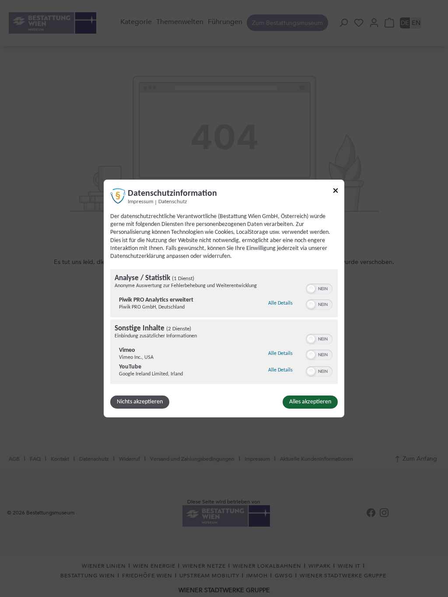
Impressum (140, 202)
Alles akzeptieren (310, 402)
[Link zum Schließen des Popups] (335, 192)
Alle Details (280, 303)
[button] (311, 289)
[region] (224, 327)
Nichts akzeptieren (140, 402)
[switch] (319, 288)
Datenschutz (172, 202)
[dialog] (224, 298)
